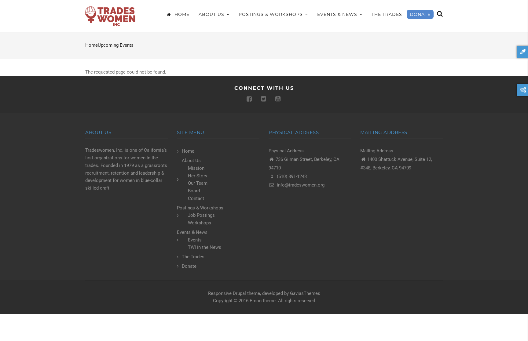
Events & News (338, 14)
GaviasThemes (305, 293)
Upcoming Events (116, 45)
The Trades (387, 14)
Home (181, 14)
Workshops (199, 223)
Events (195, 240)
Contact (196, 198)
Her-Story (197, 176)
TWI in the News (204, 247)
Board (194, 191)
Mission (196, 168)
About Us (212, 14)
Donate (420, 14)
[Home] (111, 16)
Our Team (197, 183)
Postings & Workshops (271, 14)
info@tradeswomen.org (300, 185)
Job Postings (201, 215)
